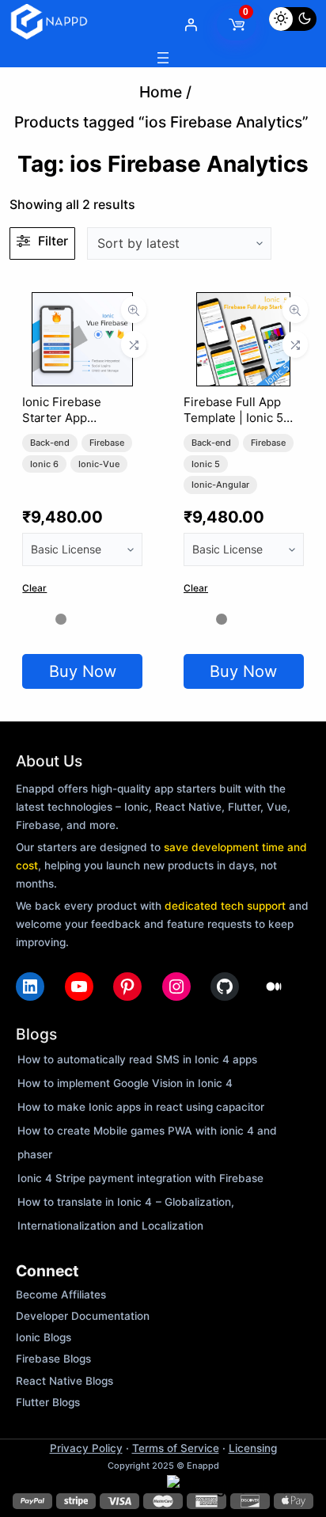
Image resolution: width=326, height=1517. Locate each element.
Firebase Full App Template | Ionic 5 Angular (233, 417)
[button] (238, 1488)
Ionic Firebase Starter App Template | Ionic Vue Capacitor (79, 425)
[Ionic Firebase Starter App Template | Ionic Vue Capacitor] (82, 304)
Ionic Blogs (43, 1337)
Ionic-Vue (98, 464)
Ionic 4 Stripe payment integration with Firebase (140, 1178)
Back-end (50, 442)
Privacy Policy (86, 1448)
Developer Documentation (83, 1316)
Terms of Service (175, 1448)
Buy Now (82, 671)
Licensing (253, 1448)
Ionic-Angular (220, 484)
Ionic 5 (205, 464)
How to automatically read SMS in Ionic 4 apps (137, 1059)
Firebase (106, 442)
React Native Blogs (64, 1380)
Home (160, 91)
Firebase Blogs (53, 1358)
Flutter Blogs (48, 1402)
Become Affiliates (61, 1294)
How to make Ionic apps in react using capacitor (140, 1107)
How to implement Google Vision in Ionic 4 (125, 1083)
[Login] (191, 24)
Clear (34, 588)
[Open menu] (163, 57)
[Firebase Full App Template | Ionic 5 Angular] (243, 304)
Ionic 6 (44, 464)
